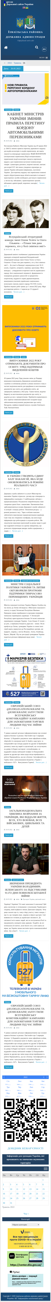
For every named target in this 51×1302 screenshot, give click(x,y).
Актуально (8, 110)
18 (17, 1193)
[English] (24, 7)
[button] (42, 57)
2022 (25, 1077)
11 (17, 1189)
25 (17, 1198)
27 (30, 1198)
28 (37, 1198)
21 (37, 1193)
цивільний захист (18, 880)
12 (24, 1189)
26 (24, 1198)
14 (37, 1189)
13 (30, 1189)
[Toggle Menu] (46, 1169)
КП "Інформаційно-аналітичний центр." (29, 1298)
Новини (16, 110)
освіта (24, 357)
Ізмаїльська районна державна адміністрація (25, 34)
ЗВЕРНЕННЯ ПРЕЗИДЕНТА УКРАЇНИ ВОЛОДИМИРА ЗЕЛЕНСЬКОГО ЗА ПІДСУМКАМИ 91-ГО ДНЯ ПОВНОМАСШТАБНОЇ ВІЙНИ (25, 890)
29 (43, 1198)
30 (4, 1203)
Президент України (28, 899)
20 (30, 1193)
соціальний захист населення (30, 581)
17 (11, 1193)
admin (17, 141)
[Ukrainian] (27, 7)
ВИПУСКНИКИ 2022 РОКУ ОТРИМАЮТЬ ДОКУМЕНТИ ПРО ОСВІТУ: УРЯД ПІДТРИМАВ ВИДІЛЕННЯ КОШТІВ (26, 365)
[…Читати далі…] (17, 292)
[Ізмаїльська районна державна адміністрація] (5, 47)
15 (43, 1189)
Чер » (26, 1213)
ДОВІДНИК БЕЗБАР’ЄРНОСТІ (25, 1148)
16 (4, 1193)
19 (24, 1193)
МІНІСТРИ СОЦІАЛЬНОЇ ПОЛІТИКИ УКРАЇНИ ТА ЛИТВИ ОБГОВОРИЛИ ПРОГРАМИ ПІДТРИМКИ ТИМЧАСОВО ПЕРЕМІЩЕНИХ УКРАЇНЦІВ (25, 590)
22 (43, 1193)
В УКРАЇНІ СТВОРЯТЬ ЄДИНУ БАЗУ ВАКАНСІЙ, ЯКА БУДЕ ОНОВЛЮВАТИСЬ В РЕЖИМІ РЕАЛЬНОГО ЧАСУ (25, 480)
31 (11, 1203)
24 (11, 1198)
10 (11, 1189)
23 (4, 1198)
